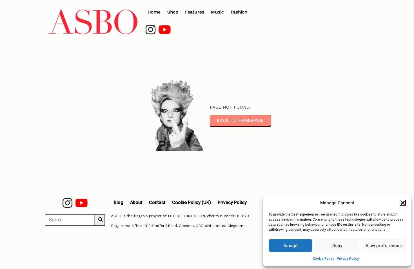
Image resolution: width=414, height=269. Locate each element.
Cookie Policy (323, 259)
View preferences (384, 245)
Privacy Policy (348, 259)
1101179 (243, 216)
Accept (290, 245)
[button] (403, 203)
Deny (337, 245)
